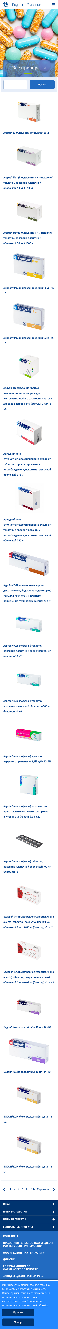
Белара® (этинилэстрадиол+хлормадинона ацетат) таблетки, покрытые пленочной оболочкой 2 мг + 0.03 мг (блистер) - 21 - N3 (28, 977)
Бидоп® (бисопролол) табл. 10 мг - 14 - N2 (27, 1027)
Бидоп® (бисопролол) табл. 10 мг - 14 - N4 (27, 1072)
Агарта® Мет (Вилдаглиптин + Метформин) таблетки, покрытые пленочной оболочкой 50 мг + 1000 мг (28, 238)
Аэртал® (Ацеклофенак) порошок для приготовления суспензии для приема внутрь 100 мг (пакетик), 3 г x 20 (25, 811)
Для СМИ (9, 1259)
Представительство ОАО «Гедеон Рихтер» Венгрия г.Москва (28, 1244)
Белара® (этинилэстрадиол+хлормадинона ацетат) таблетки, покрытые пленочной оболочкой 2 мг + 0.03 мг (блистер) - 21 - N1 (28, 922)
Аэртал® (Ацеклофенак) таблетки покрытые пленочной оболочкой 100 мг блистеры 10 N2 (27, 651)
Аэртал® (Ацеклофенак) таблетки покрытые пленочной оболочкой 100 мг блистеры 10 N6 (27, 706)
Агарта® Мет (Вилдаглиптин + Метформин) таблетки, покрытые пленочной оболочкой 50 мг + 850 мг (28, 183)
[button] (51, 1204)
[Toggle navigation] (53, 4)
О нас (6, 1204)
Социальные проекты (18, 1227)
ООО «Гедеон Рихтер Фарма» (24, 1252)
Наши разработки (15, 1212)
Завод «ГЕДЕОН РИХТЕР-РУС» (23, 1276)
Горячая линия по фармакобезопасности (20, 1268)
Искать (42, 84)
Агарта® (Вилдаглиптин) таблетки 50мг (26, 133)
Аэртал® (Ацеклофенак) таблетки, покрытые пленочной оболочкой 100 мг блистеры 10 (27, 867)
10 (34, 1189)
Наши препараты (14, 1219)
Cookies (43, 1305)
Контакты (10, 1236)
